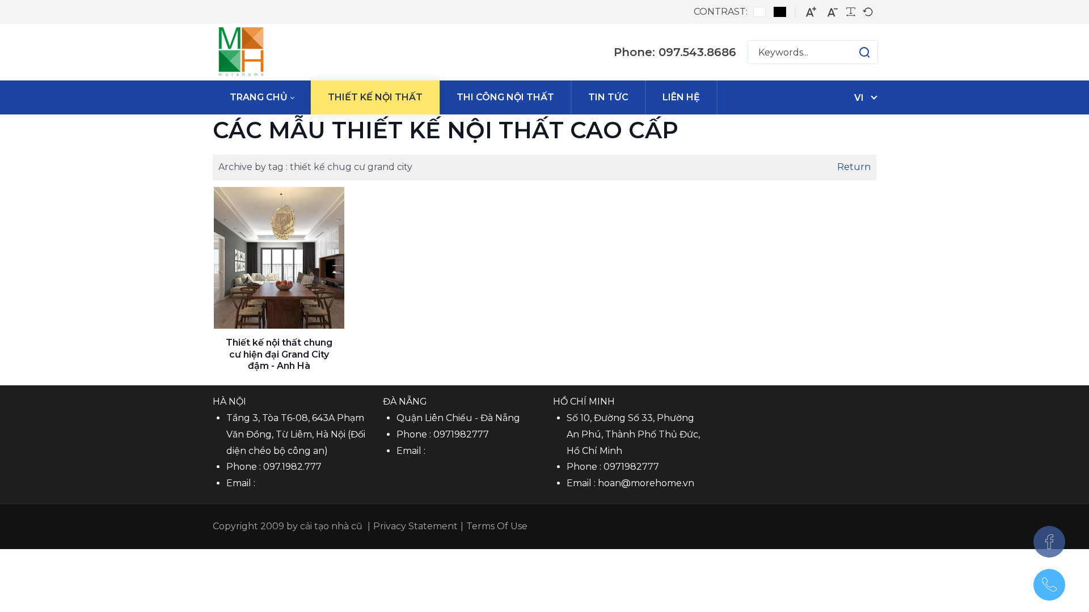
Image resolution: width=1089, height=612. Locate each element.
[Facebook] (1049, 542)
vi (859, 97)
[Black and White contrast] (780, 12)
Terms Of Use (496, 526)
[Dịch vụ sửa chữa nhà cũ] (241, 52)
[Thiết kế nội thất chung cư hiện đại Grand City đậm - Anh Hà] (279, 258)
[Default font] (867, 12)
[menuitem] (262, 97)
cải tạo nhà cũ (331, 526)
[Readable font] (850, 12)
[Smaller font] (832, 12)
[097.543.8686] (1049, 585)
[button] (853, 52)
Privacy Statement (415, 526)
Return (854, 167)
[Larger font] (811, 12)
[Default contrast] (759, 12)
